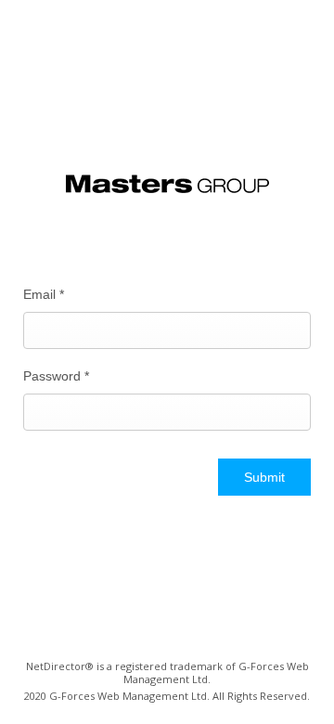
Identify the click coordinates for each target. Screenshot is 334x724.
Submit (264, 477)
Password (56, 375)
